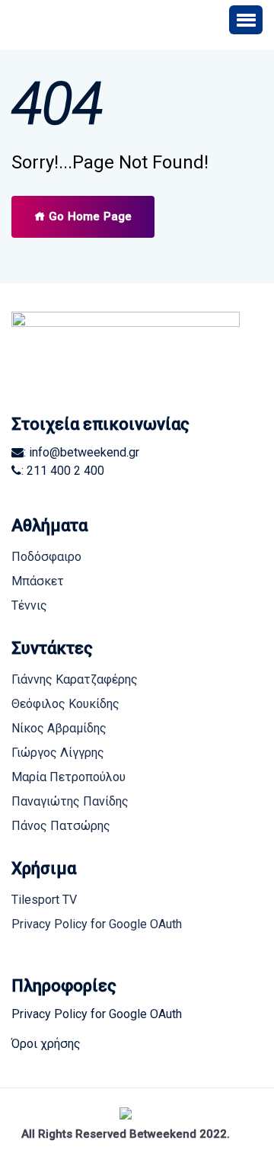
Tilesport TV (44, 899)
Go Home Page (89, 216)
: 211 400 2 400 (62, 470)
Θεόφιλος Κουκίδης (65, 704)
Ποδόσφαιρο (46, 556)
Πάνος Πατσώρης (60, 825)
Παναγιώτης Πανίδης (70, 801)
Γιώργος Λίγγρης (57, 752)
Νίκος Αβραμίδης (59, 728)
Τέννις (29, 605)
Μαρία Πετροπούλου (68, 777)
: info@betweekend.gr (81, 452)
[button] (246, 19)
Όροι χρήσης (46, 1043)
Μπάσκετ (37, 581)
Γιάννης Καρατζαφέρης (74, 679)
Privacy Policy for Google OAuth (96, 924)
